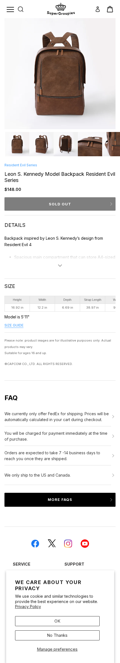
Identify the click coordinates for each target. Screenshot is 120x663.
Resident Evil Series (20, 165)
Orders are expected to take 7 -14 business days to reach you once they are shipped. (52, 455)
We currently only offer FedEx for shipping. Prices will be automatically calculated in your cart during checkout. (56, 416)
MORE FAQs (60, 499)
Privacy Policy (28, 606)
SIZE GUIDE (13, 325)
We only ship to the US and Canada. (37, 475)
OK (57, 621)
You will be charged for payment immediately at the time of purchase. (55, 436)
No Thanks (57, 635)
